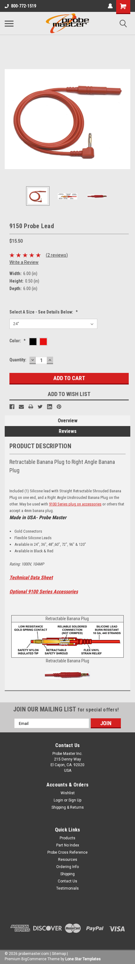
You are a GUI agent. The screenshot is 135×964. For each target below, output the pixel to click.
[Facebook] (11, 406)
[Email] (21, 406)
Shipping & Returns (67, 807)
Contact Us (67, 881)
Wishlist (68, 793)
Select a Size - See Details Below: (43, 311)
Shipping (67, 874)
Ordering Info (67, 867)
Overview (68, 421)
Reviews (68, 431)
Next (125, 119)
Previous (9, 119)
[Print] (30, 406)
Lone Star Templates (83, 959)
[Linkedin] (49, 406)
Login (58, 800)
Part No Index (67, 845)
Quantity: (17, 359)
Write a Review (24, 262)
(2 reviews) (57, 255)
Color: (17, 340)
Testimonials (67, 888)
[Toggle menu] (9, 23)
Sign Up (74, 800)
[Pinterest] (59, 406)
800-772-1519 (23, 5)
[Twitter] (40, 406)
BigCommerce (33, 959)
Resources (67, 859)
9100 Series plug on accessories (75, 504)
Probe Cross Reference (67, 852)
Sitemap (59, 953)
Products (67, 838)
